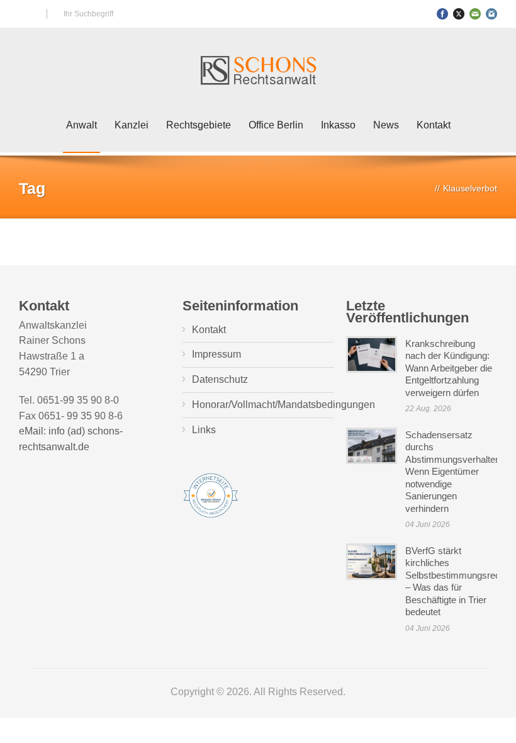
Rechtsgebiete (198, 125)
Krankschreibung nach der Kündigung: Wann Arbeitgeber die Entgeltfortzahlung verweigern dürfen (448, 368)
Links (204, 429)
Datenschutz (220, 379)
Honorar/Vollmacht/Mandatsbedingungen (283, 404)
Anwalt (81, 125)
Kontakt (434, 125)
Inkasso (338, 125)
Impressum (216, 354)
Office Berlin (276, 125)
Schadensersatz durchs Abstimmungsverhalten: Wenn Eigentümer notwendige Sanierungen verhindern (454, 471)
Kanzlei (132, 125)
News (386, 125)
